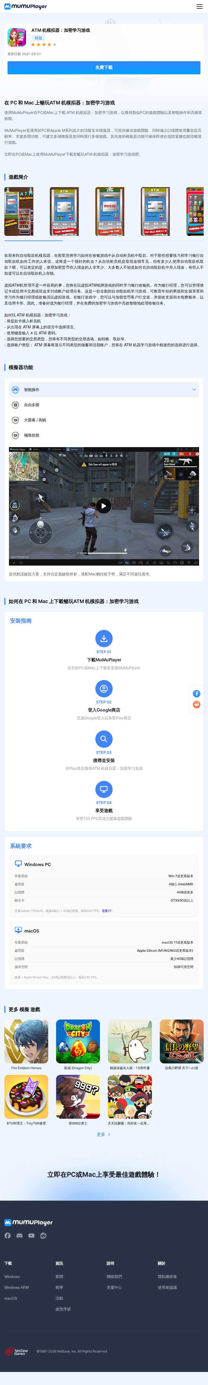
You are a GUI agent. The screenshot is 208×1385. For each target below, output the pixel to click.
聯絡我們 (114, 1276)
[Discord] (19, 1235)
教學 (59, 1287)
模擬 (38, 38)
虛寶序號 (63, 1309)
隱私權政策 (167, 1276)
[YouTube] (31, 1235)
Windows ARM (16, 1287)
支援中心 (114, 1287)
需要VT (107, 911)
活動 (59, 1298)
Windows (12, 1276)
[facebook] (7, 1235)
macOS (10, 1298)
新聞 (59, 1276)
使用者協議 (167, 1287)
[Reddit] (43, 1235)
